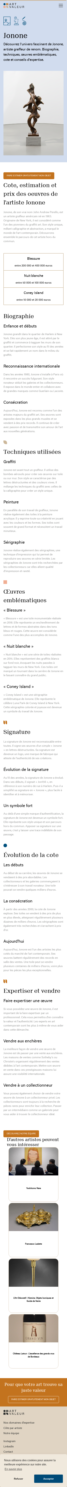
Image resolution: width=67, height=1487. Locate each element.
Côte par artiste (12, 1428)
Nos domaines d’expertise (18, 1423)
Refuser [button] (18, 1478)
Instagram (9, 1441)
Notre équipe (11, 1433)
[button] (60, 5)
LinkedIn (8, 1446)
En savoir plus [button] (13, 1469)
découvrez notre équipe (21, 1133)
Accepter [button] (48, 1478)
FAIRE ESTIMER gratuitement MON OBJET (29, 175)
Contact (8, 1452)
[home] (13, 5)
